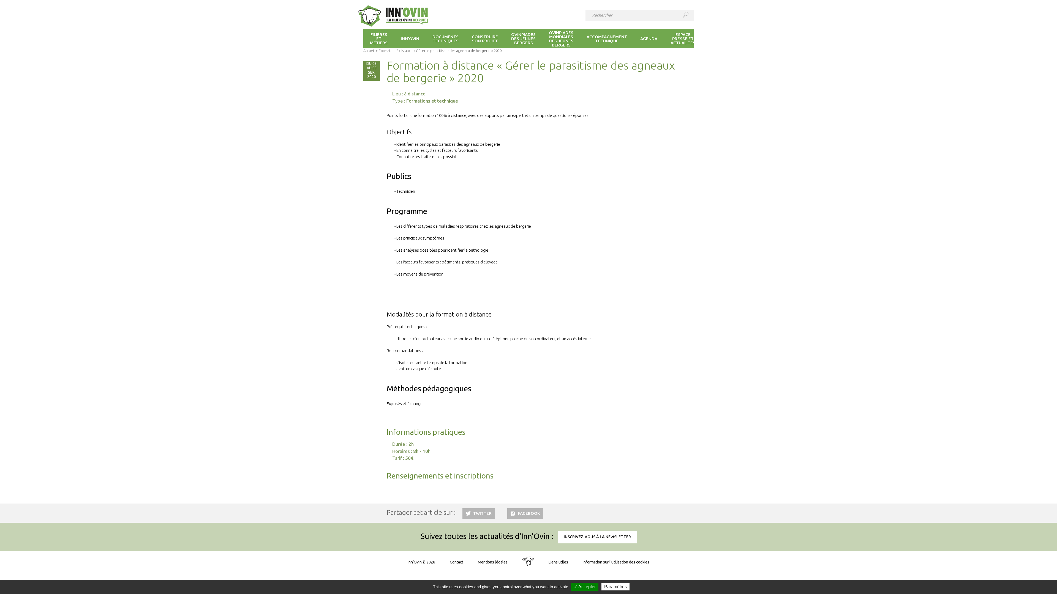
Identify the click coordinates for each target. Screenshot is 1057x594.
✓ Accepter (585, 586)
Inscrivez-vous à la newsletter (597, 537)
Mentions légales (493, 562)
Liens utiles (558, 562)
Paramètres (615, 586)
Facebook (529, 513)
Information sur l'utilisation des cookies (616, 562)
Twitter (482, 513)
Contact (456, 562)
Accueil (369, 51)
